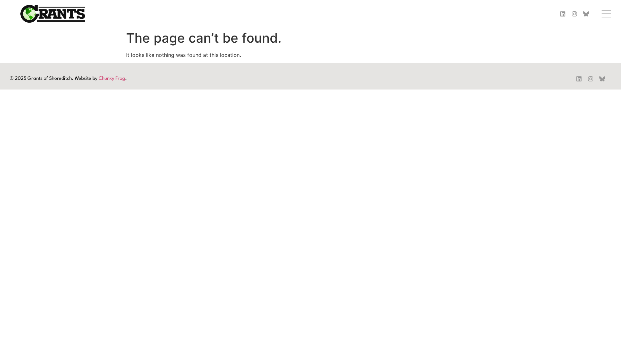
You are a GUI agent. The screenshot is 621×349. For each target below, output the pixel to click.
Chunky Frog (112, 78)
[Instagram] (574, 14)
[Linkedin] (563, 14)
